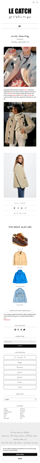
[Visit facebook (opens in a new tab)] (18, 208)
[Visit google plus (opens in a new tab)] (21, 208)
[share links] (33, 2)
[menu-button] (20, 26)
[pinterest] (18, 330)
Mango (30, 95)
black (14, 95)
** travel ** (20, 357)
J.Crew (5, 415)
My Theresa (22, 408)
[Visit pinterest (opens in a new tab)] (25, 208)
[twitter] (24, 330)
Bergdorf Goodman (8, 412)
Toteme (26, 90)
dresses (20, 367)
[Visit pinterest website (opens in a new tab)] (8, 51)
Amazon (5, 408)
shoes (20, 382)
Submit (20, 346)
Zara (5, 416)
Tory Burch (22, 416)
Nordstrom (22, 412)
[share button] (37, 2)
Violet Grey (6, 410)
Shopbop (5, 413)
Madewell (22, 415)
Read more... (7, 319)
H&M (21, 413)
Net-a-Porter (22, 410)
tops (20, 387)
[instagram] (15, 330)
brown (21, 95)
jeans (20, 372)
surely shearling (20, 36)
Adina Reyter (6, 418)
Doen (21, 418)
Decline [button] (20, 458)
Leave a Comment (20, 203)
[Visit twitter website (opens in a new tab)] (14, 208)
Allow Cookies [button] (20, 454)
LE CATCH (20, 11)
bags (20, 362)
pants (20, 377)
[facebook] (21, 330)
